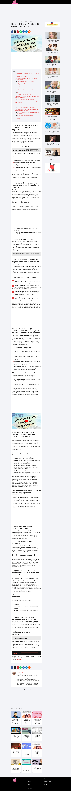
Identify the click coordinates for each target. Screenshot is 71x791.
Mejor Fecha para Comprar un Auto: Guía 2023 (18, 690)
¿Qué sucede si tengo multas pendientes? (26, 119)
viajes (44, 2)
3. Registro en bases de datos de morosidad (27, 107)
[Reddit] (29, 31)
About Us (45, 778)
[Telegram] (26, 31)
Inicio (26, 2)
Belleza (40, 2)
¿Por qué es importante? (22, 76)
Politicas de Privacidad (48, 780)
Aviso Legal (46, 783)
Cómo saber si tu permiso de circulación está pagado (35, 690)
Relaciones (35, 2)
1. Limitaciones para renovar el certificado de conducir (28, 104)
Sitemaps (46, 784)
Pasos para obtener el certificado (24, 87)
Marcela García (20, 672)
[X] (15, 31)
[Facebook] (12, 31)
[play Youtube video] (26, 421)
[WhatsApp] (20, 31)
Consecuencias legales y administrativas (25, 81)
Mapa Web (46, 785)
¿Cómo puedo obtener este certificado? (25, 115)
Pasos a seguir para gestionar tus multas (25, 99)
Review (48, 2)
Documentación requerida (22, 92)
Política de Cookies (47, 781)
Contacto (46, 787)
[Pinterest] (18, 31)
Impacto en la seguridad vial (23, 83)
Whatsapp (58, 2)
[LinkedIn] (23, 31)
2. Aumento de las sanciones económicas (26, 105)
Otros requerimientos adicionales (24, 94)
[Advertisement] (35, 13)
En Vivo (52, 2)
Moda (30, 2)
